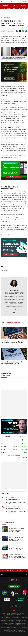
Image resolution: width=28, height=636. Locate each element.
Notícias (2, 11)
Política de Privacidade (10, 570)
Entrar (24, 1)
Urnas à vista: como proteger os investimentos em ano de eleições (12, 341)
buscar (15, 5)
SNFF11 (23, 8)
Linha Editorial (19, 570)
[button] (22, 5)
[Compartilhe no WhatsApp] (23, 31)
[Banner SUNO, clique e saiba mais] (14, 73)
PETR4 (4, 452)
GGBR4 (4, 446)
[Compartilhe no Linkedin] (26, 31)
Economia (8, 11)
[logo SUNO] (13, 2)
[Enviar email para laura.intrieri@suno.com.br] (14, 312)
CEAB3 (4, 449)
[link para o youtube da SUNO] (20, 606)
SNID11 (18, 8)
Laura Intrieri (14, 290)
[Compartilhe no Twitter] (20, 31)
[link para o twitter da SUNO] (12, 606)
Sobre (2, 570)
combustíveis (7, 17)
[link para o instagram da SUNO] (16, 606)
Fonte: (22, 457)
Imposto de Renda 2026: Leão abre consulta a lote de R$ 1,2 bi (12, 362)
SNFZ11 (3, 8)
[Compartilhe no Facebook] (17, 31)
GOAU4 (4, 443)
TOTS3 (4, 440)
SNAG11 (8, 8)
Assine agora (14, 586)
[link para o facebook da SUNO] (8, 606)
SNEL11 (14, 8)
